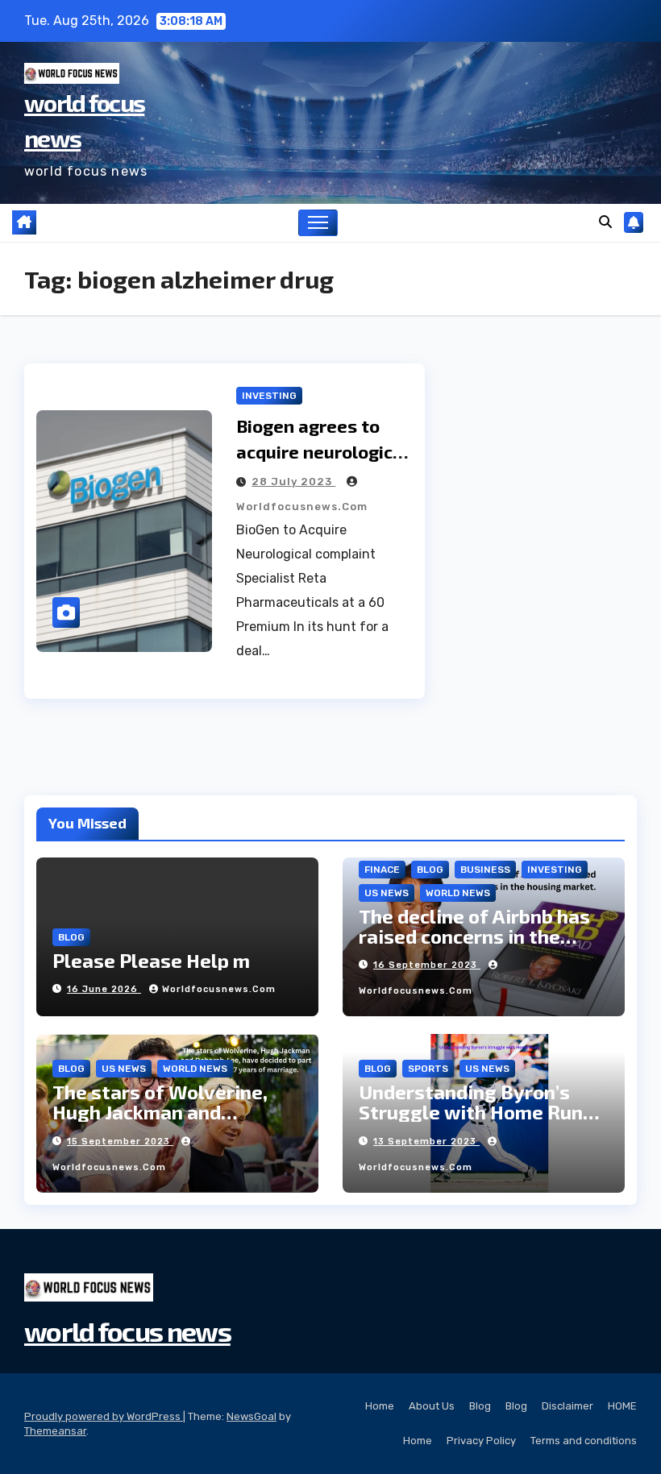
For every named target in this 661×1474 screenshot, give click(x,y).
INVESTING (269, 395)
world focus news (127, 1330)
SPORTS (428, 1068)
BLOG (71, 937)
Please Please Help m (151, 960)
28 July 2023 (293, 481)
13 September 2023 (426, 1141)
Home (379, 1406)
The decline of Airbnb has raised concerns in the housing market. (474, 936)
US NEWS (386, 893)
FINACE (382, 869)
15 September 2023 (120, 1141)
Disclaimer (567, 1406)
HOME (622, 1406)
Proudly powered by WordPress (103, 1416)
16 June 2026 (104, 989)
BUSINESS (485, 869)
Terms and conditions (583, 1441)
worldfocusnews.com (219, 989)
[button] (605, 222)
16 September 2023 (426, 965)
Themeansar (55, 1431)
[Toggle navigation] (318, 223)
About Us (432, 1406)
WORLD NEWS (458, 893)
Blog (480, 1406)
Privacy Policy (481, 1441)
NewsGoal (251, 1416)
